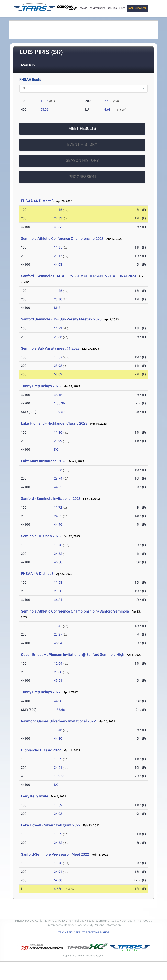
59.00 (58, 880)
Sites (90, 920)
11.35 (58, 247)
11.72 (58, 507)
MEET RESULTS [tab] (82, 128)
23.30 (58, 299)
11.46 (58, 730)
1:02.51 (59, 776)
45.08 (58, 562)
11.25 (58, 291)
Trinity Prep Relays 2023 (41, 386)
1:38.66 (59, 710)
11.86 (58, 432)
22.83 (108, 101)
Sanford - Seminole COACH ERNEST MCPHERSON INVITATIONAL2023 (78, 276)
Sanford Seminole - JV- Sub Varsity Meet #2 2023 (61, 319)
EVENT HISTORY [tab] (82, 144)
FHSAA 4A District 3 (37, 201)
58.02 (44, 109)
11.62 (58, 834)
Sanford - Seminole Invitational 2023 (51, 498)
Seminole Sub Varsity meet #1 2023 (50, 348)
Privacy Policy (24, 920)
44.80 (58, 738)
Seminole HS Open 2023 (41, 536)
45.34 (58, 643)
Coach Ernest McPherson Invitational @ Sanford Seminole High (73, 654)
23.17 (58, 256)
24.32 (58, 554)
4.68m (108, 109)
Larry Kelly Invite (34, 796)
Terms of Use (76, 920)
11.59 (58, 805)
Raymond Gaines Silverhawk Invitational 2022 (58, 721)
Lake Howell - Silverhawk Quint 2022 (50, 825)
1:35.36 (59, 403)
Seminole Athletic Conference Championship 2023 (62, 238)
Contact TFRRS (132, 920)
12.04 (58, 663)
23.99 (58, 441)
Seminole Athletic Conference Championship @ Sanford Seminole (75, 611)
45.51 (58, 680)
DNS (57, 308)
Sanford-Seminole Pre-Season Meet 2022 (55, 854)
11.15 (44, 101)
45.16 (58, 395)
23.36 (58, 337)
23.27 (58, 634)
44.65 (58, 487)
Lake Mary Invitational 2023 (43, 461)
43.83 (58, 227)
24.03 (58, 814)
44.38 (58, 701)
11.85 (58, 470)
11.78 (58, 545)
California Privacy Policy (50, 920)
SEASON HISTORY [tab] (82, 160)
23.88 (58, 672)
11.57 (58, 357)
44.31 (58, 600)
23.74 (58, 478)
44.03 (58, 264)
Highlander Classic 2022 (41, 750)
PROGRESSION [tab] (82, 176)
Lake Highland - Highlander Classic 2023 (54, 423)
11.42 (58, 626)
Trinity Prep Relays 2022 (41, 692)
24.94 (58, 872)
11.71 (58, 328)
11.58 (58, 582)
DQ (56, 449)
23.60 (58, 591)
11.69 (58, 759)
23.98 (58, 366)
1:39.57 (59, 412)
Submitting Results (107, 920)
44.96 (58, 525)
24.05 (58, 516)
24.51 (58, 768)
